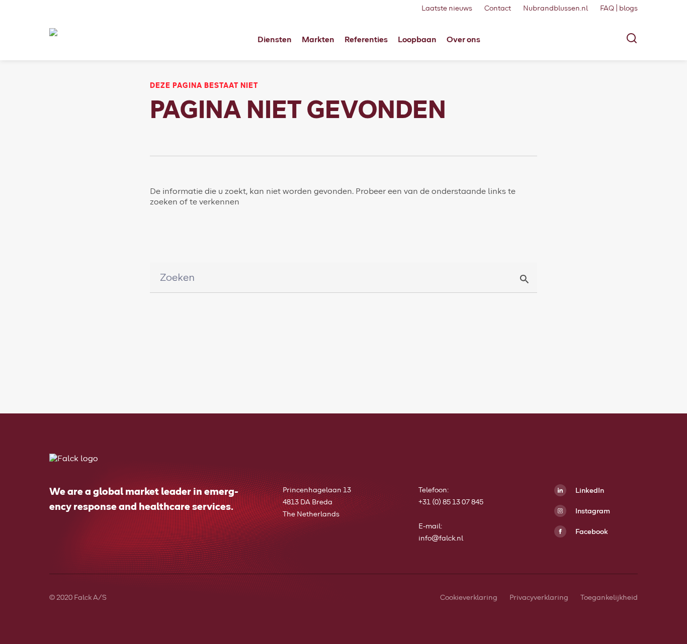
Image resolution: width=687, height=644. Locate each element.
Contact (497, 8)
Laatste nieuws (446, 8)
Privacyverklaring (538, 597)
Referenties (366, 40)
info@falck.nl (440, 538)
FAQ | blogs (619, 8)
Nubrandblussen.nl (555, 8)
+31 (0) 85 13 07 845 (450, 502)
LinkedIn (589, 490)
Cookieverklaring (468, 597)
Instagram (592, 511)
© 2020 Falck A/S (78, 597)
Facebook (591, 531)
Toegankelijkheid (609, 597)
